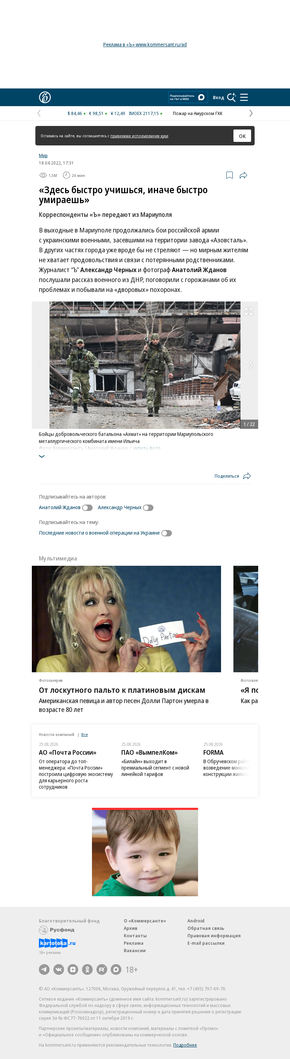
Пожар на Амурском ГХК (197, 113)
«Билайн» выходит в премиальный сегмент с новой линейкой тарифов (155, 767)
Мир (43, 155)
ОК (242, 135)
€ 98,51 (96, 113)
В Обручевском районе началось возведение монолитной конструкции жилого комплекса (239, 767)
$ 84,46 (75, 113)
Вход (218, 97)
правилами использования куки (139, 135)
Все (84, 734)
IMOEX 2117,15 (144, 113)
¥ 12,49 (118, 113)
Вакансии (135, 950)
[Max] (116, 969)
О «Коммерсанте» (145, 920)
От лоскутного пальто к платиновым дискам (122, 689)
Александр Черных (119, 507)
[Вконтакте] (58, 969)
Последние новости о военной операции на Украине (99, 532)
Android (195, 920)
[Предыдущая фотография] (39, 365)
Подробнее (185, 1045)
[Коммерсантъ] (45, 97)
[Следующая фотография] (251, 365)
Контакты (135, 935)
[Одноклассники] (87, 969)
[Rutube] (102, 969)
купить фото (147, 448)
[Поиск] (231, 97)
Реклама (134, 943)
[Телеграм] (44, 969)
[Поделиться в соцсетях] (243, 175)
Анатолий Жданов (60, 507)
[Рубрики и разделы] (244, 97)
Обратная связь (205, 928)
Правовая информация (214, 935)
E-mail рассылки (206, 943)
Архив (130, 928)
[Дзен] (73, 969)
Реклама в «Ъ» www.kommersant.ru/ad (145, 44)
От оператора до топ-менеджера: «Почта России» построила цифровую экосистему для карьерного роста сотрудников (76, 774)
